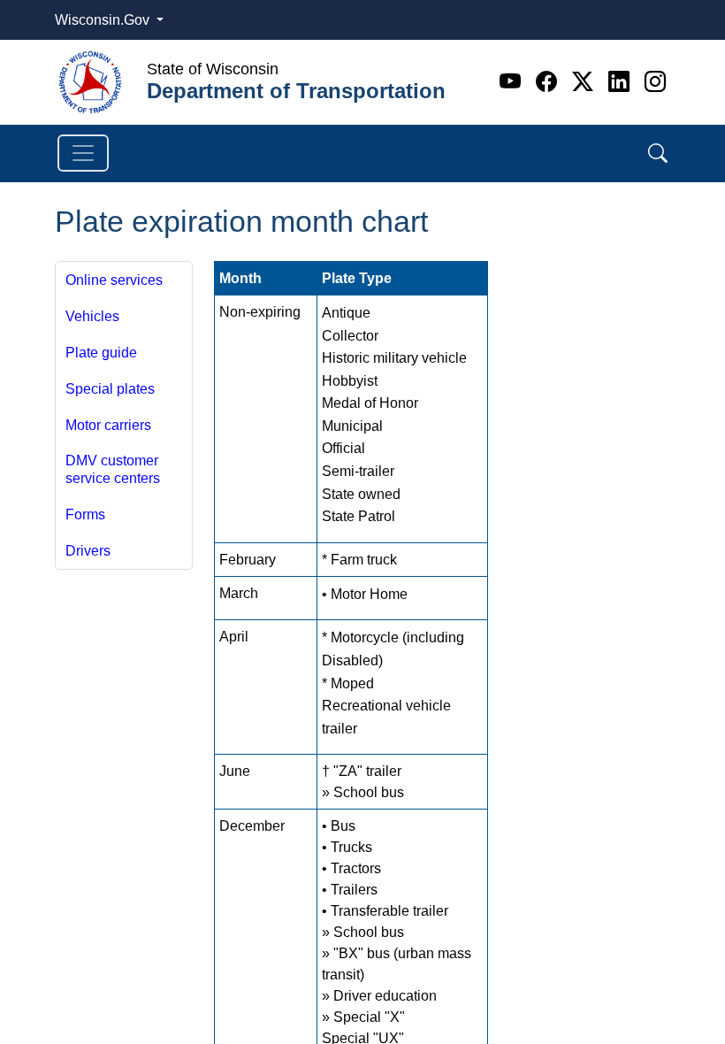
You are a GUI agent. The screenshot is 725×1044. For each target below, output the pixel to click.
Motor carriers (108, 425)
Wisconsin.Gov (104, 19)
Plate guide (101, 352)
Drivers (88, 550)
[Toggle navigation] (83, 153)
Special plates (110, 388)
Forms (85, 514)
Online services (114, 280)
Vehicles (92, 316)
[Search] (658, 153)
